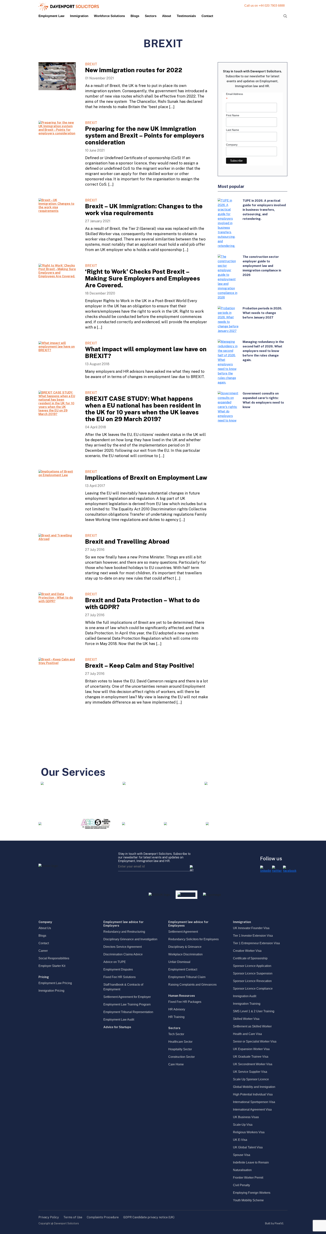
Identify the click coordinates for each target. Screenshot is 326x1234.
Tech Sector (176, 1034)
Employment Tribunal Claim (186, 977)
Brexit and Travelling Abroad (127, 541)
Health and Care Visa (247, 1034)
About (166, 16)
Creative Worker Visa (247, 950)
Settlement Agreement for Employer (127, 996)
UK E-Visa (240, 1139)
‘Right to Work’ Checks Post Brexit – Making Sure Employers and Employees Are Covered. (142, 278)
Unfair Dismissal (179, 961)
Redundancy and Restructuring (124, 931)
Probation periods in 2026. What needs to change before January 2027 (262, 313)
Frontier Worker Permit (248, 1177)
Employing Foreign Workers (251, 1192)
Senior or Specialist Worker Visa (254, 1041)
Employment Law (51, 16)
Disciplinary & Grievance (184, 946)
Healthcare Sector (180, 1041)
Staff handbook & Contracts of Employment (123, 987)
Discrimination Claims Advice (123, 954)
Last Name (232, 129)
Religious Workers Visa (248, 1132)
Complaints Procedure (103, 1217)
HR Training (176, 1017)
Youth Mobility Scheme (248, 1200)
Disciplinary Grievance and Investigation (130, 939)
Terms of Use (72, 1217)
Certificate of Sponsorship (250, 958)
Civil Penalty (241, 1185)
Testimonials (186, 16)
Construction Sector (181, 1056)
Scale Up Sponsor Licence (251, 1079)
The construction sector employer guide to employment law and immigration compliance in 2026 (262, 266)
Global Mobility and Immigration (254, 1086)
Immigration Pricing (51, 990)
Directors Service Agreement (122, 946)
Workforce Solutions (109, 16)
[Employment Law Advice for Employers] (42, 783)
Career (43, 950)
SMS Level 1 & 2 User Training (253, 1011)
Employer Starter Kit (51, 965)
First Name (232, 115)
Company (232, 144)
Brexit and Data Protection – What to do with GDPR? (142, 603)
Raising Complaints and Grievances (192, 984)
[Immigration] (124, 783)
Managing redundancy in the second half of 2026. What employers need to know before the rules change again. (263, 351)
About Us (44, 928)
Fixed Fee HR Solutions (119, 977)
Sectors (150, 16)
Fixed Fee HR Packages (184, 1001)
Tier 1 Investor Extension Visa (253, 935)
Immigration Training (246, 1003)
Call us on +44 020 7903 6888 (264, 5)
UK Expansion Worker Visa (251, 1049)
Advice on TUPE (114, 961)
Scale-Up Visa (242, 1124)
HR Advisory (176, 1009)
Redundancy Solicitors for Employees (193, 939)
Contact (207, 16)
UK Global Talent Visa (248, 1147)
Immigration (79, 16)
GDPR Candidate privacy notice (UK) (148, 1217)
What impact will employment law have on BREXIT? (146, 352)
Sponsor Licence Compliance (253, 988)
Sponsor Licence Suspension (252, 973)
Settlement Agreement (183, 931)
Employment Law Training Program (127, 1004)
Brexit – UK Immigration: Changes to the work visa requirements (144, 209)
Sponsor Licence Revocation (252, 981)
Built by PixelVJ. (274, 1223)
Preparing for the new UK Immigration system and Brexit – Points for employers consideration (144, 135)
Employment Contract (182, 969)
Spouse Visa (241, 1154)
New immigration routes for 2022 (133, 70)
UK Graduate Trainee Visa (250, 1056)
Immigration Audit (244, 996)
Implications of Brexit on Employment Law (146, 477)
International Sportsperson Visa (254, 1102)
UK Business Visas (246, 1117)
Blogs (135, 16)
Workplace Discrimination (185, 954)
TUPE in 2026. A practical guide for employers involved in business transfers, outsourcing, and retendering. (264, 210)
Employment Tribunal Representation (128, 1012)
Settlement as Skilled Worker (252, 1026)
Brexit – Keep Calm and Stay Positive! (139, 665)
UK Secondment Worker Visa (252, 1064)
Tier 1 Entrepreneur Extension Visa (256, 943)
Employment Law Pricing (55, 983)
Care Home (176, 1064)
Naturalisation (242, 1170)
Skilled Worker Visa (246, 1018)
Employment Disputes (118, 969)
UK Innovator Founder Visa (251, 928)
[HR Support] (206, 783)
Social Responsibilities (53, 958)
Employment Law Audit (118, 1019)
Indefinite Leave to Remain (251, 1162)
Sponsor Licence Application (252, 965)
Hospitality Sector (180, 1049)
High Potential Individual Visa (253, 1094)
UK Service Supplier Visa (250, 1071)
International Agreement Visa (252, 1109)
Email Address (234, 96)
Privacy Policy (48, 1217)
